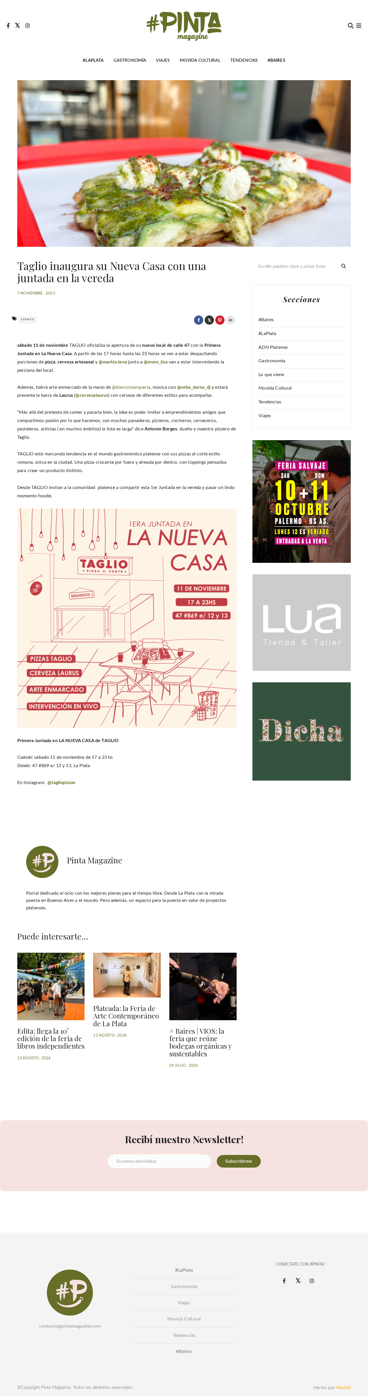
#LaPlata (267, 333)
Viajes (163, 60)
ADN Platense (273, 347)
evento (27, 319)
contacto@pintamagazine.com (70, 1326)
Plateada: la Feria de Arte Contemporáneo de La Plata (126, 1016)
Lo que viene (271, 374)
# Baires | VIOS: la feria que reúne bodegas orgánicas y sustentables (200, 1042)
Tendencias (244, 60)
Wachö (343, 1387)
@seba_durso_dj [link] (193, 387)
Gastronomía (130, 60)
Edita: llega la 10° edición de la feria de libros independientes (51, 1038)
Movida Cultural (200, 60)
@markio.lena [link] (113, 362)
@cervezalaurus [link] (91, 395)
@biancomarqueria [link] (131, 387)
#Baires (266, 319)
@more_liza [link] (156, 362)
